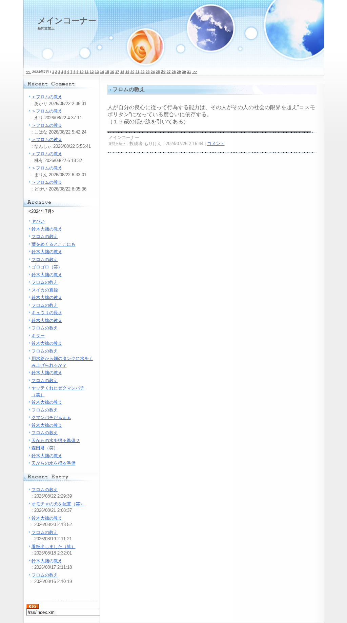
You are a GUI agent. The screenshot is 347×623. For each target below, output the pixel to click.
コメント (216, 143)
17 (117, 72)
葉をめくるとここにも (54, 244)
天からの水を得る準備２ (56, 440)
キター (38, 335)
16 (112, 72)
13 (97, 72)
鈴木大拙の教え (47, 229)
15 (107, 72)
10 (82, 72)
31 (189, 72)
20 (132, 72)
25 (158, 72)
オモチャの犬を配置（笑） (58, 503)
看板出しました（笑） (54, 546)
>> (194, 72)
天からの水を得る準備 (54, 463)
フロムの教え (45, 236)
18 (122, 72)
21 (138, 72)
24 (153, 72)
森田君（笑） (45, 447)
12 (92, 72)
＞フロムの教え (47, 96)
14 (102, 72)
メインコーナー (67, 23)
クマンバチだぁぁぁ (51, 417)
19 (127, 72)
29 (179, 72)
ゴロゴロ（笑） (47, 266)
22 (143, 72)
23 (148, 72)
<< (28, 72)
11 (87, 72)
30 (184, 72)
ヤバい (38, 221)
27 (169, 72)
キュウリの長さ (47, 312)
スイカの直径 (45, 290)
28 (174, 72)
